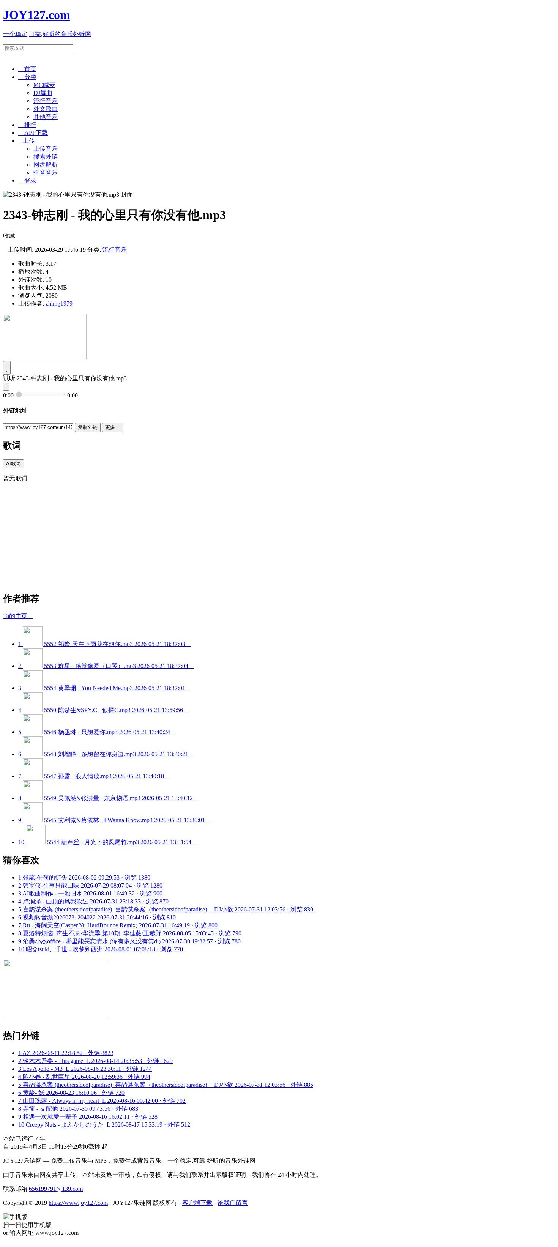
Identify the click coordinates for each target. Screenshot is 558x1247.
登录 (27, 180)
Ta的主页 (18, 616)
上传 (26, 140)
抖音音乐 (45, 172)
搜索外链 (45, 156)
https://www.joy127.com (78, 1203)
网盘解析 (45, 164)
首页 (27, 69)
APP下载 (33, 132)
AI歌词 (13, 464)
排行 (27, 124)
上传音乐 (45, 148)
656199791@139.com (56, 1189)
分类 (27, 77)
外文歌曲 (45, 109)
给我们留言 (233, 1203)
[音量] (6, 387)
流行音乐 (45, 101)
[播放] (7, 368)
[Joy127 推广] (45, 357)
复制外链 (88, 427)
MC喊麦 (44, 85)
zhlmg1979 (59, 303)
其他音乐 (45, 117)
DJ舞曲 (42, 93)
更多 (112, 427)
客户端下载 (197, 1203)
